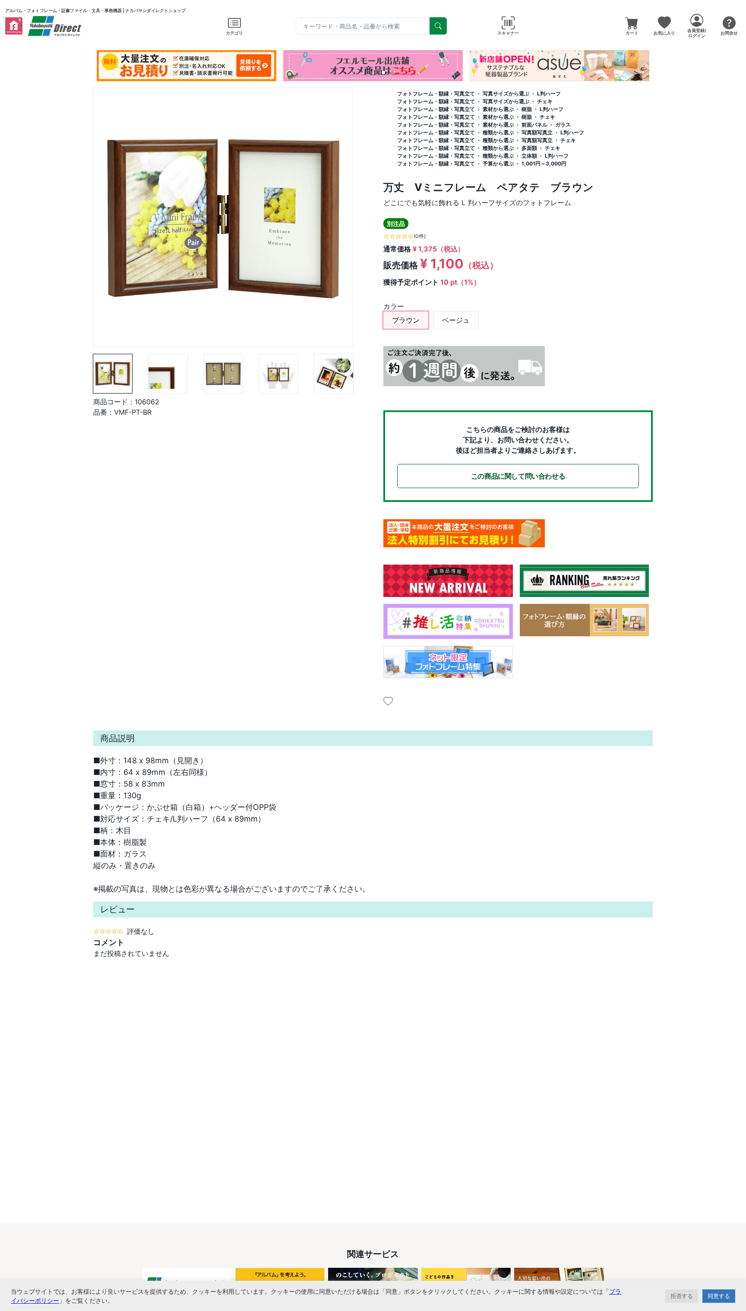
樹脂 (527, 109)
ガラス (563, 124)
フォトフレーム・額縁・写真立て (436, 93)
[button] (352, 72)
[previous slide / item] (99, 65)
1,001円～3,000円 (544, 163)
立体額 (529, 155)
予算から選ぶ (498, 163)
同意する (719, 1295)
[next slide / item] (647, 65)
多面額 (529, 148)
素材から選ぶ (498, 109)
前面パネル (534, 124)
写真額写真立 (537, 132)
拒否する (681, 1295)
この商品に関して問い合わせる (518, 476)
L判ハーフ (549, 93)
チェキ (545, 101)
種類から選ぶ (498, 132)
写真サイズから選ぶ (506, 93)
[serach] (438, 26)
